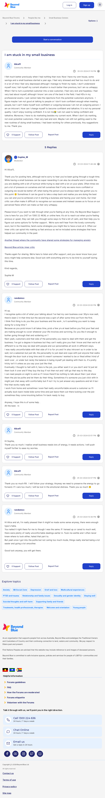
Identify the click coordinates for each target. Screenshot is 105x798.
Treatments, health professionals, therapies (23, 607)
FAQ (9, 687)
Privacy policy (10, 786)
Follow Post (34, 135)
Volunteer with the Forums (20, 702)
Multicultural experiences (72, 590)
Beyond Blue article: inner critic (20, 247)
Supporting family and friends (49, 602)
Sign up (86, 5)
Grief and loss (51, 590)
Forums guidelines (16, 682)
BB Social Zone (20, 590)
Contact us (8, 773)
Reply (91, 135)
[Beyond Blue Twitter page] (32, 755)
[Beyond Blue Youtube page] (15, 755)
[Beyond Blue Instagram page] (23, 755)
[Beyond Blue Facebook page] (7, 755)
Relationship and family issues (36, 596)
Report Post (53, 134)
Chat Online (21, 729)
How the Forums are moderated (23, 692)
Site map (7, 793)
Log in (69, 5)
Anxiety (6, 590)
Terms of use (9, 780)
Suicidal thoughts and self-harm (18, 602)
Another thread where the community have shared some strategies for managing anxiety (48, 240)
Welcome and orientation (58, 607)
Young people (79, 607)
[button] (8, 135)
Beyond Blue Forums (15, 5)
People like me (34, 18)
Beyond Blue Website (18, 627)
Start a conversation (52, 39)
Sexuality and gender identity (67, 596)
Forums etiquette (16, 697)
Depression (36, 590)
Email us (19, 741)
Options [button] (92, 21)
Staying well (89, 596)
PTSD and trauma (11, 596)
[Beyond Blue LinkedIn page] (40, 755)
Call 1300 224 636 (24, 718)
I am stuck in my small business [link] (25, 23)
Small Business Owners (58, 18)
